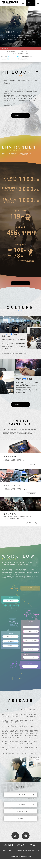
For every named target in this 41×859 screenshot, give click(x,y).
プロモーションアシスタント (14, 56)
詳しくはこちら (31, 464)
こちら (36, 798)
